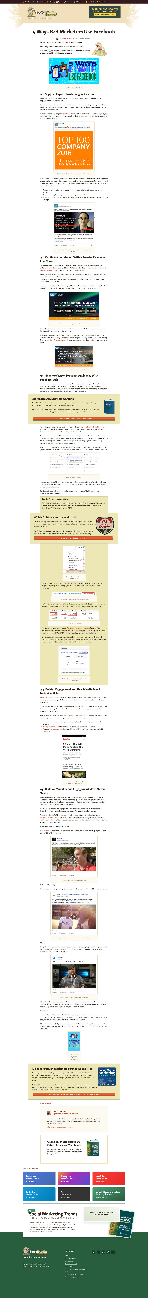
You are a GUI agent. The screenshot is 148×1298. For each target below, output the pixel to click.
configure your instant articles (75, 715)
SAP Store (54, 286)
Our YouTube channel (71, 1264)
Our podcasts (69, 1261)
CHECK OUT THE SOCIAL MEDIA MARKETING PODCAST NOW (74, 1094)
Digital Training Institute (85, 1119)
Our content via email (71, 1258)
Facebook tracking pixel (95, 427)
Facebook (47, 1103)
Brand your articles (49, 727)
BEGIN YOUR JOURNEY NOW (105, 15)
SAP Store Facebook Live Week (57, 340)
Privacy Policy (46, 1266)
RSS (66, 1280)
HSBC (65, 817)
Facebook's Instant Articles (49, 697)
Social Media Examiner (42, 12)
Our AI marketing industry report (74, 1274)
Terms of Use (37, 1266)
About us (67, 1255)
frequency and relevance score (78, 628)
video (47, 831)
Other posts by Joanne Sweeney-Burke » (60, 1127)
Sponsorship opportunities (72, 1277)
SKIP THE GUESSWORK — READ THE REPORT (74, 418)
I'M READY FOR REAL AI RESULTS (73, 538)
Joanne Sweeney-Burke (66, 1113)
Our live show (69, 1267)
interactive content (56, 729)
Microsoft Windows (47, 817)
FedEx (57, 817)
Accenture (65, 114)
